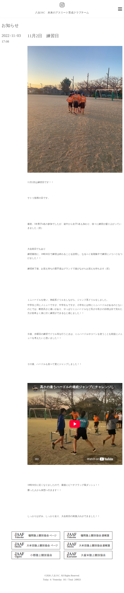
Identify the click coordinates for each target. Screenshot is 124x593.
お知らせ (10, 25)
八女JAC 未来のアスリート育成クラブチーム (62, 12)
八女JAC (55, 575)
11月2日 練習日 (43, 35)
